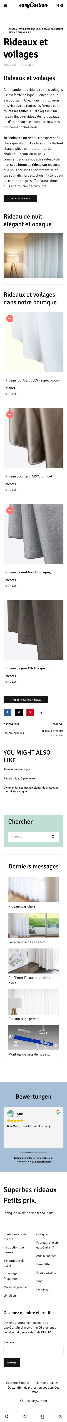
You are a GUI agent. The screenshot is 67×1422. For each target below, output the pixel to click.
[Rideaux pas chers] (33, 890)
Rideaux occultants (52, 29)
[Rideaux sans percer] (33, 1002)
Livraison (10, 1295)
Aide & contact (46, 1256)
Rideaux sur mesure (20, 32)
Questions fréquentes (11, 1276)
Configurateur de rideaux (15, 1236)
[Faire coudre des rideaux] (33, 926)
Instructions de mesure (14, 1249)
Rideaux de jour (32, 29)
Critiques (42, 1234)
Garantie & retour (17, 1383)
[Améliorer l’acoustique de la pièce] (33, 961)
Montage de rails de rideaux (29, 1054)
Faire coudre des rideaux (26, 942)
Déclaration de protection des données (33, 1387)
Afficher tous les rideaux (26, 700)
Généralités (15, 29)
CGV (35, 1392)
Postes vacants (46, 1273)
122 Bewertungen (41, 1161)
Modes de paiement (17, 1287)
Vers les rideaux (20, 198)
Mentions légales (46, 1383)
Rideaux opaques (14, 733)
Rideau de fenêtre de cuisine (52, 733)
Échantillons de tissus (14, 1263)
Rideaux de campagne (17, 769)
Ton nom (10, 1342)
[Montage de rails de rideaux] (33, 1038)
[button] (7, 1417)
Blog (39, 1281)
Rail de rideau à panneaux (19, 778)
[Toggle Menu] (5, 6)
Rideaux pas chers (22, 906)
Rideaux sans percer (23, 1019)
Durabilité (43, 1264)
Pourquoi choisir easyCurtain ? (47, 1245)
